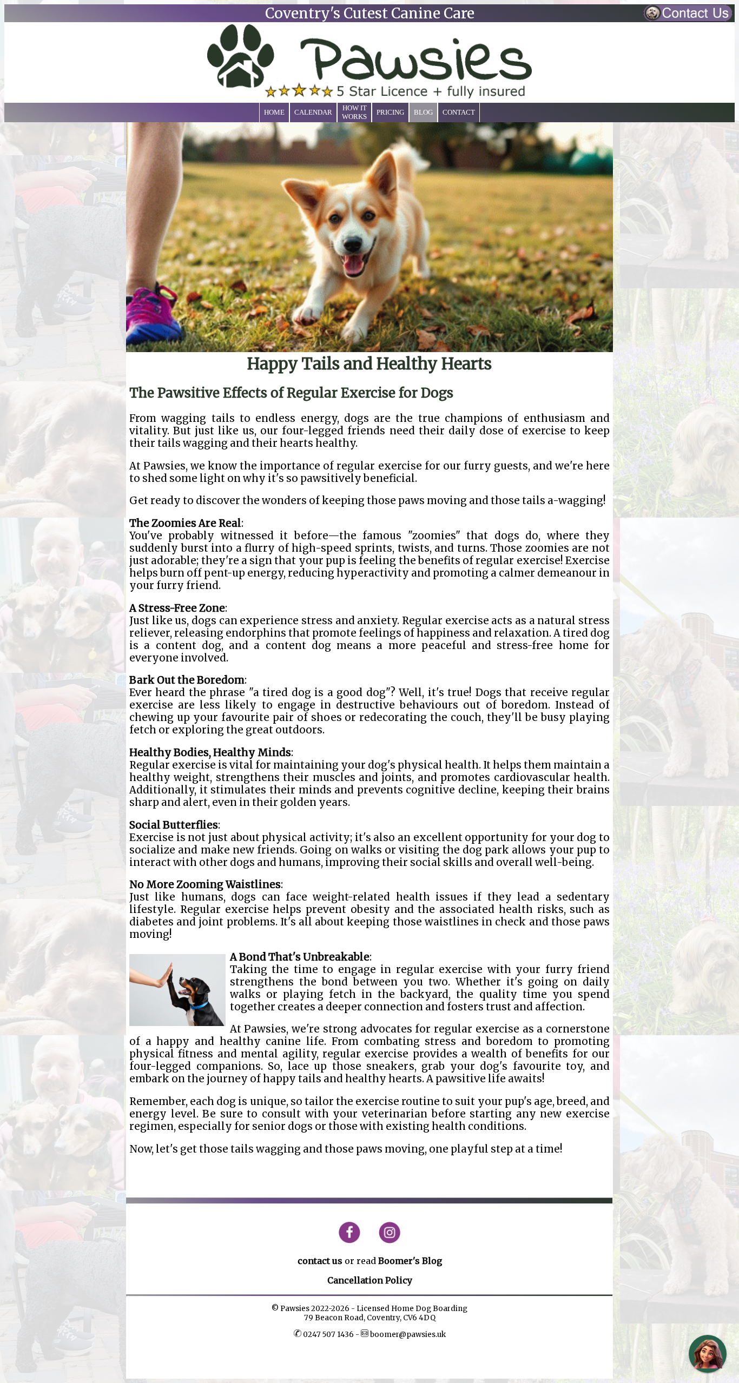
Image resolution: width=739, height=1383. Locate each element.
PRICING (390, 112)
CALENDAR (313, 112)
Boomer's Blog (410, 1260)
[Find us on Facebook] (353, 1240)
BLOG (423, 112)
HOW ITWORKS (354, 112)
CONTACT (459, 112)
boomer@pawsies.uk (407, 1334)
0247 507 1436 (328, 1334)
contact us (320, 1260)
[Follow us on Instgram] (385, 1240)
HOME (274, 112)
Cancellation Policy (369, 1280)
